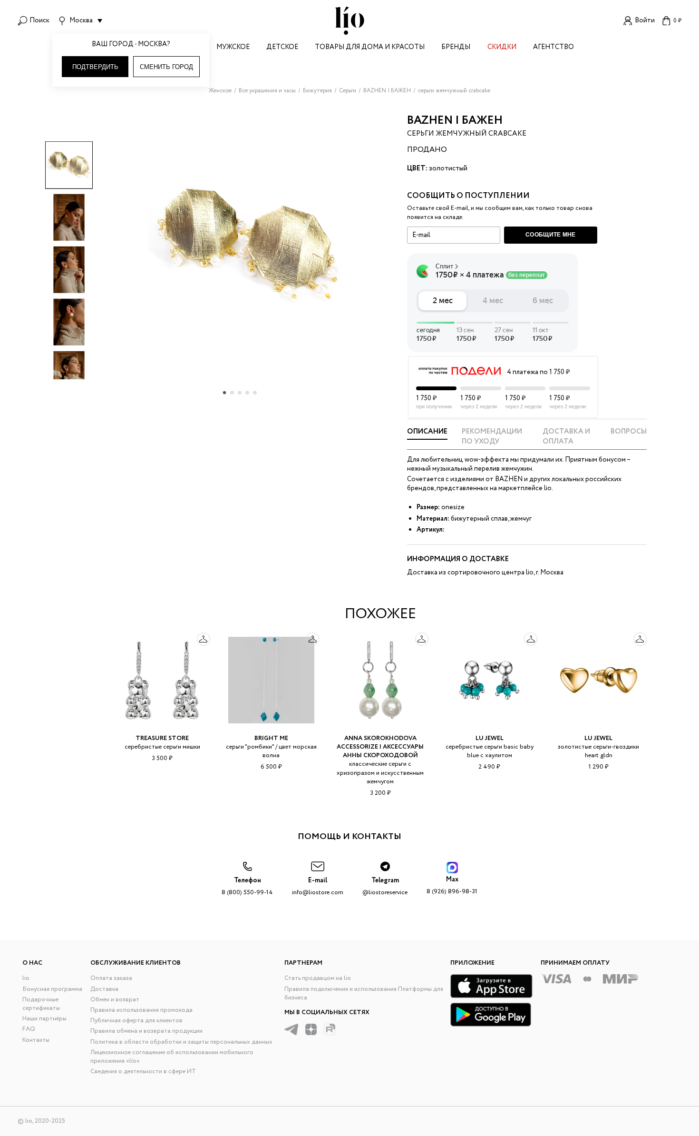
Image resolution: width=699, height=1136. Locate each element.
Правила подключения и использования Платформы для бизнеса (363, 993)
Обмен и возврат (114, 999)
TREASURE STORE (162, 738)
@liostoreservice (385, 886)
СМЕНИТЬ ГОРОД (166, 66)
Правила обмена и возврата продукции (146, 1031)
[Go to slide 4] (247, 393)
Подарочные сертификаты (41, 1004)
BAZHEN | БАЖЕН (455, 120)
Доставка (104, 989)
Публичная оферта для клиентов (136, 1020)
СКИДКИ (501, 48)
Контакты (35, 1040)
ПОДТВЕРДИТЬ (95, 66)
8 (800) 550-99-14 (247, 886)
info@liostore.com (317, 886)
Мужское (233, 48)
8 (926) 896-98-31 (452, 885)
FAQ (28, 1029)
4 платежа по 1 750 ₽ (538, 372)
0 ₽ (677, 21)
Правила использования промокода (141, 1010)
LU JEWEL (490, 738)
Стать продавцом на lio (317, 978)
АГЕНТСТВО (553, 48)
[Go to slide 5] (255, 393)
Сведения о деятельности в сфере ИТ (143, 1071)
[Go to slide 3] (240, 393)
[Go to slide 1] (224, 393)
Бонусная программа (52, 989)
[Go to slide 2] (232, 393)
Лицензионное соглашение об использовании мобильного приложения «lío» (171, 1057)
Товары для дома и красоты (370, 48)
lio (25, 978)
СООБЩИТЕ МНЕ (550, 234)
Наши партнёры (44, 1018)
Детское (282, 48)
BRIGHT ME (271, 738)
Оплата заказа (111, 978)
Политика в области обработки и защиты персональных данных (181, 1042)
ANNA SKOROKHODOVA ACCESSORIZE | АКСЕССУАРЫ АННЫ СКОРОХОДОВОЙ (380, 747)
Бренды (455, 48)
